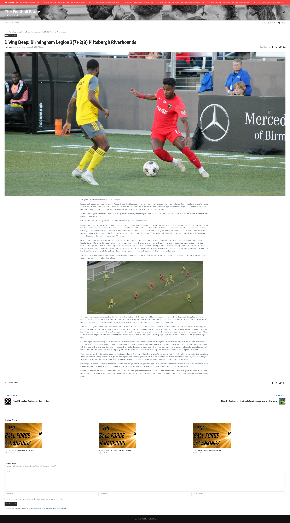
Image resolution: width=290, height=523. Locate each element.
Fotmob (114, 233)
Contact (16, 23)
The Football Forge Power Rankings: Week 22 (21, 450)
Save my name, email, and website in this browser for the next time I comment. (35, 499)
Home (6, 23)
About (22, 23)
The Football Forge (22, 11)
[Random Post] (279, 23)
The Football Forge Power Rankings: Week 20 (209, 450)
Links (11, 23)
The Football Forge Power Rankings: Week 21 (115, 450)
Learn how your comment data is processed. (50, 509)
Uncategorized (15, 32)
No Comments (20, 47)
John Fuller (9, 47)
